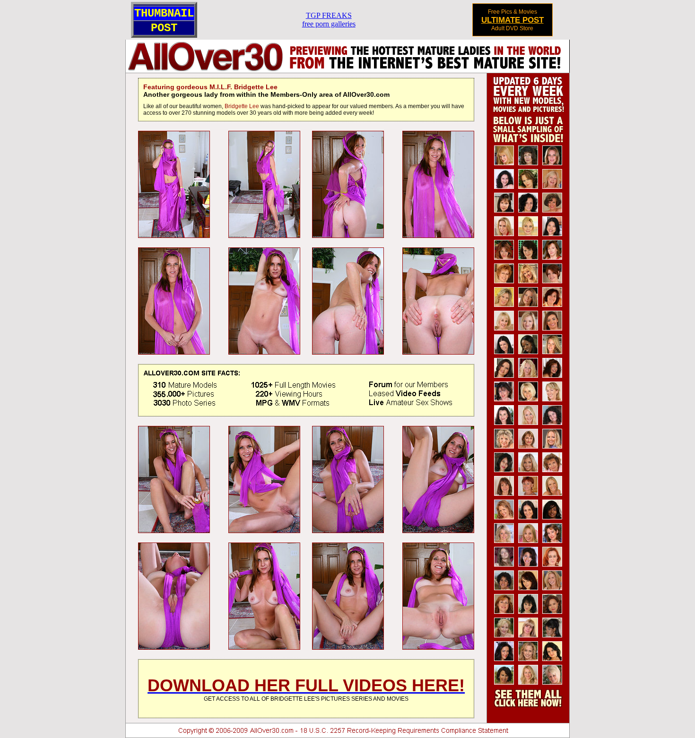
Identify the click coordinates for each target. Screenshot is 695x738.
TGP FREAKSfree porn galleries (329, 19)
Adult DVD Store (512, 28)
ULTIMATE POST (512, 20)
